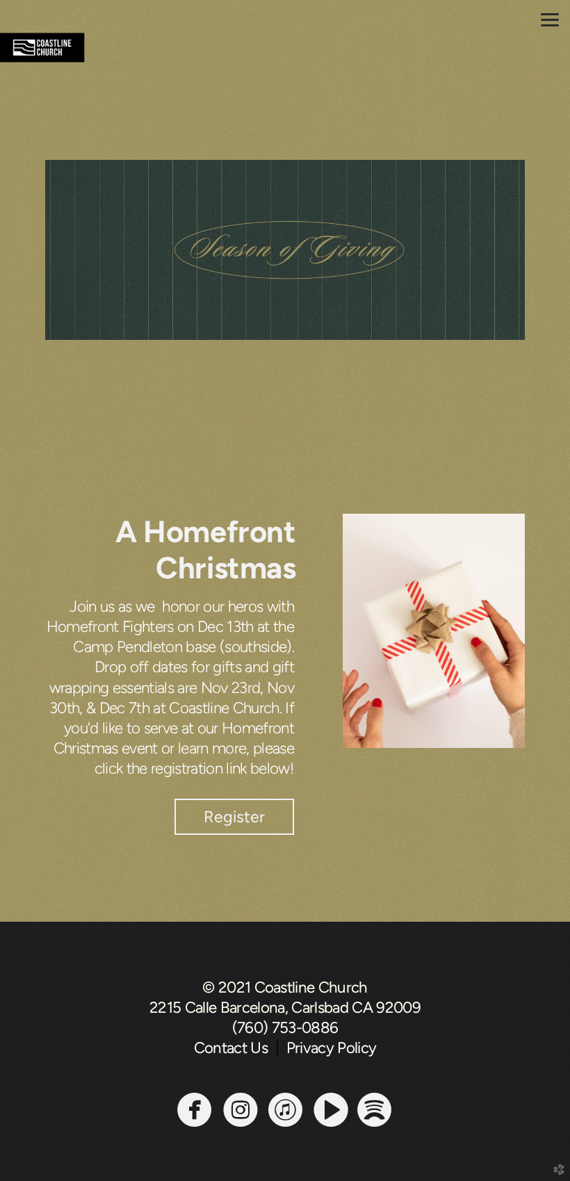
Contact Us (234, 1048)
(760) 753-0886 (285, 1027)
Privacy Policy (331, 1048)
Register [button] (234, 816)
